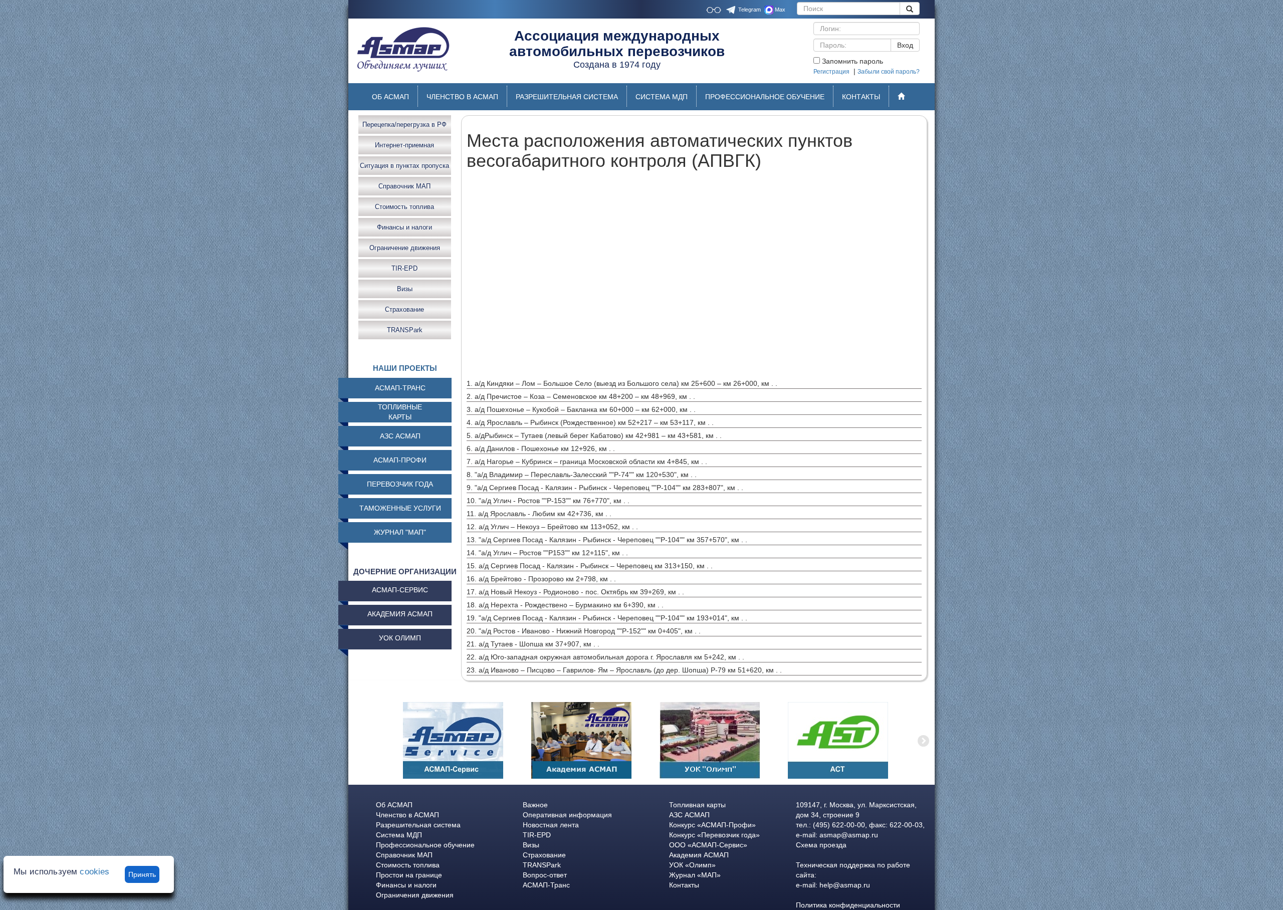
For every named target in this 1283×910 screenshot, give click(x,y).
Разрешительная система (418, 825)
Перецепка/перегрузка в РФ (404, 124)
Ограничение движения (404, 247)
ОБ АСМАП (390, 97)
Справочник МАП (404, 185)
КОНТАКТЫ (861, 97)
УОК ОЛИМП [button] (400, 638)
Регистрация (831, 71)
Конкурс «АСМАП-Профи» (712, 825)
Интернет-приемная (404, 144)
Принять (142, 874)
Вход (905, 45)
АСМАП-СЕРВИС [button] (400, 590)
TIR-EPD (404, 268)
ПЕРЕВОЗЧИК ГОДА (400, 484)
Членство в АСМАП (407, 815)
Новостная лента (551, 825)
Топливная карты (697, 805)
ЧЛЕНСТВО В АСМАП (462, 97)
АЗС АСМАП (400, 436)
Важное (535, 805)
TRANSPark (404, 329)
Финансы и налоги (404, 227)
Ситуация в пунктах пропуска (404, 165)
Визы (404, 288)
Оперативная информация (567, 815)
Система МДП (399, 835)
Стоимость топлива (404, 206)
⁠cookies (94, 871)
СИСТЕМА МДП (661, 97)
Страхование (404, 309)
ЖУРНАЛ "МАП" (400, 532)
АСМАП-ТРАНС (400, 388)
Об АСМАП (394, 805)
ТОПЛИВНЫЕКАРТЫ (400, 412)
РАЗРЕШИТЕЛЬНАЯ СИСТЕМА (567, 97)
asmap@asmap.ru (848, 835)
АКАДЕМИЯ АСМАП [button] (400, 614)
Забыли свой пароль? (889, 71)
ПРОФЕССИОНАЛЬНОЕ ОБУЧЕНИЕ (764, 97)
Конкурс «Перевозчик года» (714, 835)
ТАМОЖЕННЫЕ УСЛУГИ (400, 508)
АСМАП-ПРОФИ (399, 460)
